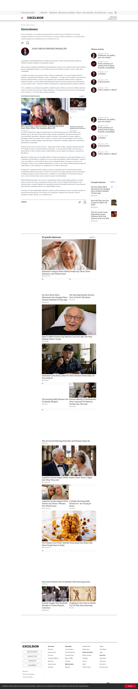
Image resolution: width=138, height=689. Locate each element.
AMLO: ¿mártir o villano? (107, 90)
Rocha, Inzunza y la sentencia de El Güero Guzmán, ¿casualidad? (106, 66)
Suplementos (86, 646)
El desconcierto (104, 82)
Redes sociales (86, 655)
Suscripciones (104, 667)
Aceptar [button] (130, 686)
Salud (84, 664)
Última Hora (113, 17)
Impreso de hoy (112, 19)
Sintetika (50, 667)
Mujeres (67, 667)
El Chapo (67, 661)
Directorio (25, 671)
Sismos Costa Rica (87, 12)
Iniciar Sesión (32, 652)
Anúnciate (110, 12)
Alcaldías (85, 658)
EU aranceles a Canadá (101, 12)
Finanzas (50, 655)
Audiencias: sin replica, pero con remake (106, 56)
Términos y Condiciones (29, 674)
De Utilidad (103, 649)
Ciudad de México (53, 658)
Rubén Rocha (53, 12)
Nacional (50, 649)
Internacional (52, 652)
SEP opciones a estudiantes (66, 12)
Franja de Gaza (69, 655)
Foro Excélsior (69, 649)
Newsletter (32, 656)
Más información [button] (83, 686)
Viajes (101, 646)
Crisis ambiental (70, 652)
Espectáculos (52, 664)
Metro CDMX (69, 658)
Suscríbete (32, 665)
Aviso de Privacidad (27, 677)
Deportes (51, 661)
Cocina (84, 661)
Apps (101, 652)
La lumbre (102, 74)
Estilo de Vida (86, 667)
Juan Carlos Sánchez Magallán (49, 48)
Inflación (78, 12)
